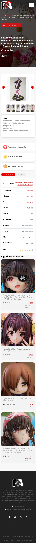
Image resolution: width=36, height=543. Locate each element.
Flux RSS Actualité (19, 506)
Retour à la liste (12, 25)
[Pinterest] (26, 517)
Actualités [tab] (21, 175)
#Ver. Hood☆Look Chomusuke (15, 131)
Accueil (9, 523)
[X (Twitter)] (15, 517)
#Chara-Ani (8, 128)
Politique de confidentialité (24, 540)
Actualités (14, 525)
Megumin (30, 190)
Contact (23, 525)
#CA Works (17, 126)
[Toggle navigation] (31, 5)
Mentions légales (9, 540)
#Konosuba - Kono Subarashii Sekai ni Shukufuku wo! (16, 122)
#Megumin (7, 126)
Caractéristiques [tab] (8, 175)
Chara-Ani (29, 196)
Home (3, 15)
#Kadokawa (19, 128)
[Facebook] (9, 517)
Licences (27, 523)
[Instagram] (21, 517)
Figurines (9, 15)
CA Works (30, 202)
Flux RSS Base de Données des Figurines (19, 509)
